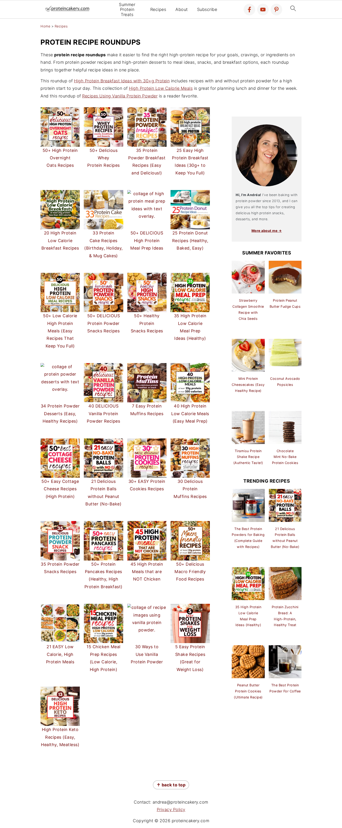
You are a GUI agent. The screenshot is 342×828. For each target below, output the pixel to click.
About (181, 9)
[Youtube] (263, 9)
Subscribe (207, 9)
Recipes (158, 9)
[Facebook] (249, 9)
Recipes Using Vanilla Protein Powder (120, 95)
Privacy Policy (171, 809)
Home (45, 26)
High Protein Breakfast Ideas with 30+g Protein (122, 80)
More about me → (266, 231)
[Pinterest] (276, 9)
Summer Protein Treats (127, 9)
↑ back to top (171, 784)
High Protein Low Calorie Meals (161, 88)
